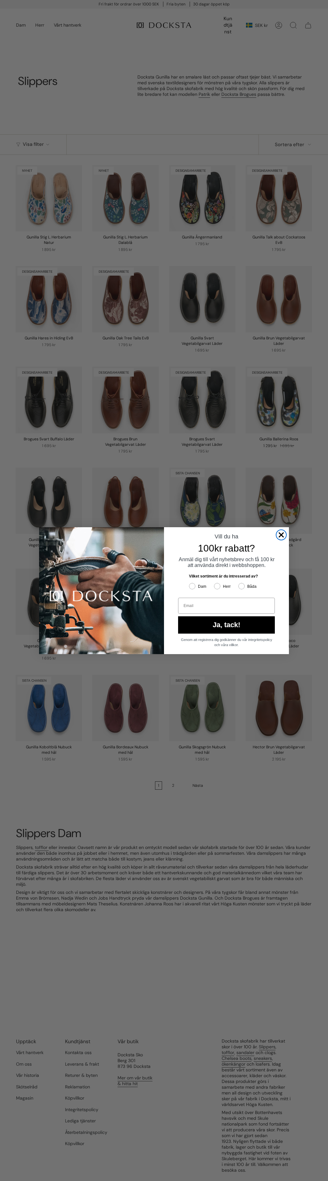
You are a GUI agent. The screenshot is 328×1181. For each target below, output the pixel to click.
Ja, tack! (226, 625)
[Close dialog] (281, 535)
